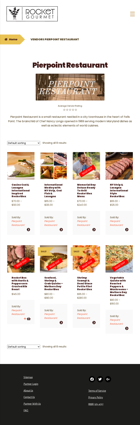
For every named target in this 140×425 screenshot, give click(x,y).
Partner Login (31, 384)
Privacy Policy (95, 397)
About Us (28, 390)
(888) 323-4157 (95, 404)
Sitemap (28, 377)
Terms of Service (97, 390)
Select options (28, 229)
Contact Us (29, 397)
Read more (28, 318)
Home (13, 39)
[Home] (32, 14)
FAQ (26, 410)
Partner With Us (32, 403)
